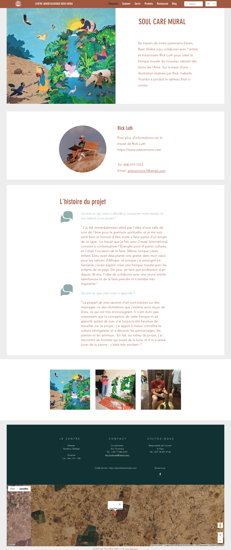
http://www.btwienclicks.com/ (123, 468)
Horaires (71, 455)
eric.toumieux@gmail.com (117, 455)
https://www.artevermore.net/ (139, 150)
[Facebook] (160, 474)
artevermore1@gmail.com (146, 171)
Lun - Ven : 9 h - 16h (71, 458)
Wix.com (134, 548)
